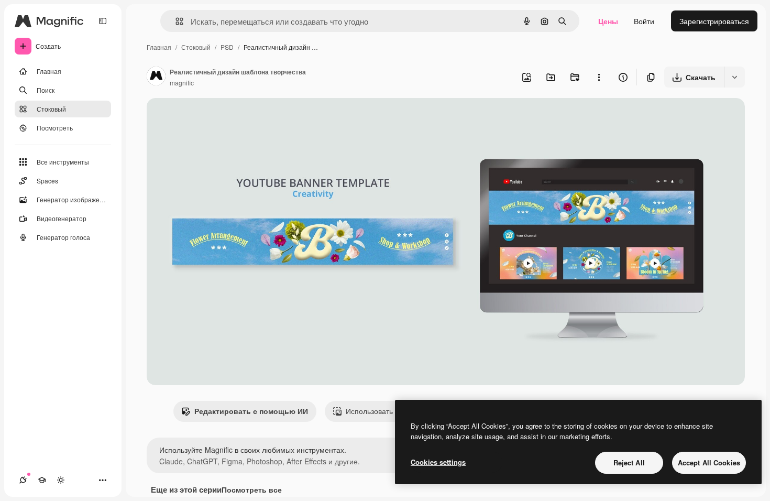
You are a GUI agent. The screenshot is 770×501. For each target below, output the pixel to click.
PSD (227, 46)
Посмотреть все (252, 489)
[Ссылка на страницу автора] (156, 77)
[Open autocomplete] (175, 21)
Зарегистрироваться (714, 21)
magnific (182, 82)
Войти (644, 21)
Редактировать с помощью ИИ (251, 411)
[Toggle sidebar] (102, 21)
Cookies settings (438, 462)
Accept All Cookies (709, 462)
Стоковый (196, 46)
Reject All (629, 462)
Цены (608, 21)
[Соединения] (23, 480)
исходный (217, 118)
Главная (159, 46)
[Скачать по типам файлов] (734, 77)
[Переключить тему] (60, 480)
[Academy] (42, 480)
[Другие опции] (598, 77)
